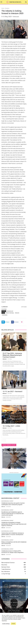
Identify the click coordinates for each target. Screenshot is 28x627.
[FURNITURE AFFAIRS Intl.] (14, 2)
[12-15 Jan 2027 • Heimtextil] (14, 380)
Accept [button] (13, 623)
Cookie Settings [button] (6, 623)
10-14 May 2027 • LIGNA (11, 426)
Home (2, 8)
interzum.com (10, 311)
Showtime (7, 8)
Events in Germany (10, 313)
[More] (22, 322)
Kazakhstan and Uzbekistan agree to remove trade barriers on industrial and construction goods (12, 513)
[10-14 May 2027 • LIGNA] (14, 414)
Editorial (5, 306)
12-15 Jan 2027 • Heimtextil (12, 391)
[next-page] (5, 440)
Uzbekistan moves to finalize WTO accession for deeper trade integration (12, 551)
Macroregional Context (7, 501)
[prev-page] (2, 440)
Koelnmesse (4, 315)
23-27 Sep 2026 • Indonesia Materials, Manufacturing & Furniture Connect (12, 355)
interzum (17, 313)
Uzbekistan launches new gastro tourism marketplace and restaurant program (13, 503)
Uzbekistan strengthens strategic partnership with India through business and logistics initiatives (13, 524)
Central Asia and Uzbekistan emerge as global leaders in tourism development (12, 533)
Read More (4, 620)
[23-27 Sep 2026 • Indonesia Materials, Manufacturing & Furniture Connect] (14, 341)
